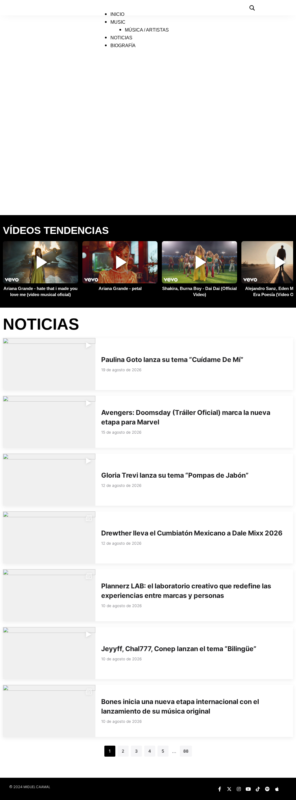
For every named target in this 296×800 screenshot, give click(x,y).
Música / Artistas (147, 29)
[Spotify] (267, 789)
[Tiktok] (257, 789)
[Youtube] (248, 789)
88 (185, 751)
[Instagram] (238, 789)
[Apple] (277, 789)
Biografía (123, 45)
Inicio (117, 14)
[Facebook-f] (219, 789)
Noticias (121, 37)
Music (117, 22)
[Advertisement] (148, 186)
